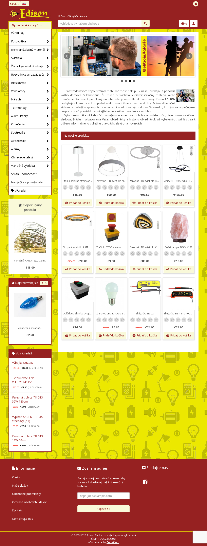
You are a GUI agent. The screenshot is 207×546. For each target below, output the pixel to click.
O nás (16, 477)
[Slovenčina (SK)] (25, 3)
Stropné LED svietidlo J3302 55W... (145, 181)
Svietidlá (16, 58)
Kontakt (17, 510)
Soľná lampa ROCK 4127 (178, 247)
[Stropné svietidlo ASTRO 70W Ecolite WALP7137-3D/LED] (78, 227)
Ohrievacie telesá (22, 157)
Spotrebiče (18, 132)
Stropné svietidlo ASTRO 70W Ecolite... (78, 247)
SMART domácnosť (24, 174)
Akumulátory (19, 116)
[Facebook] (195, 3)
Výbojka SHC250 (23, 363)
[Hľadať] (146, 23)
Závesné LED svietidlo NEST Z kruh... (111, 181)
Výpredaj (20, 190)
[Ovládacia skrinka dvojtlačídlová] (78, 294)
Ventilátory (18, 91)
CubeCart (113, 542)
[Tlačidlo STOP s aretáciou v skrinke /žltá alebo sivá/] (112, 227)
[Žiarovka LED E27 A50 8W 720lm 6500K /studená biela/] (112, 294)
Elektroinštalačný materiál (28, 50)
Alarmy (15, 149)
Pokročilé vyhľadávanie (73, 16)
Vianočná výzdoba (23, 166)
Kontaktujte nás (22, 519)
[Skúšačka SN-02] (145, 294)
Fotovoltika (18, 41)
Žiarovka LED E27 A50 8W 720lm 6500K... (111, 313)
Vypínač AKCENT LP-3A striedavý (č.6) (27, 419)
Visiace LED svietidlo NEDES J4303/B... (179, 181)
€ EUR (13, 3)
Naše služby (20, 485)
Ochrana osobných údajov (29, 502)
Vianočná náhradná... (26, 328)
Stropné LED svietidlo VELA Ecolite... (145, 247)
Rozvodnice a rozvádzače (27, 74)
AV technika (18, 141)
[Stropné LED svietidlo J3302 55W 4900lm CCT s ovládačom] (145, 161)
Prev (67, 56)
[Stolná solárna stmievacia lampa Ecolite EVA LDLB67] (78, 161)
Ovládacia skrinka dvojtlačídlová (78, 313)
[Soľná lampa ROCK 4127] (179, 227)
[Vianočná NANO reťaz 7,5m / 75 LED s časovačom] (30, 236)
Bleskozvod (18, 83)
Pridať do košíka (79, 203)
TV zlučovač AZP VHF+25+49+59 (23, 380)
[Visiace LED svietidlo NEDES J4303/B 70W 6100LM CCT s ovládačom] (179, 161)
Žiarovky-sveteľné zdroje (27, 66)
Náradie (16, 99)
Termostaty (18, 108)
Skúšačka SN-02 (145, 313)
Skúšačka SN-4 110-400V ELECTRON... (179, 313)
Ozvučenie (18, 124)
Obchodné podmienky (26, 494)
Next (189, 56)
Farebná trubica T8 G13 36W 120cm (27, 399)
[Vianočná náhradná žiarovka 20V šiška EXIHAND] (26, 308)
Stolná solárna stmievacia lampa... (78, 181)
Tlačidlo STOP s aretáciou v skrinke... (111, 247)
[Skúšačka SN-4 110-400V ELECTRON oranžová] (179, 294)
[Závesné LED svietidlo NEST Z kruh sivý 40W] (112, 161)
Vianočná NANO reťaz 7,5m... (30, 260)
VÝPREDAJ (17, 33)
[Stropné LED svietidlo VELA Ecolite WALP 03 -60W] (145, 227)
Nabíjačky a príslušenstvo (27, 182)
